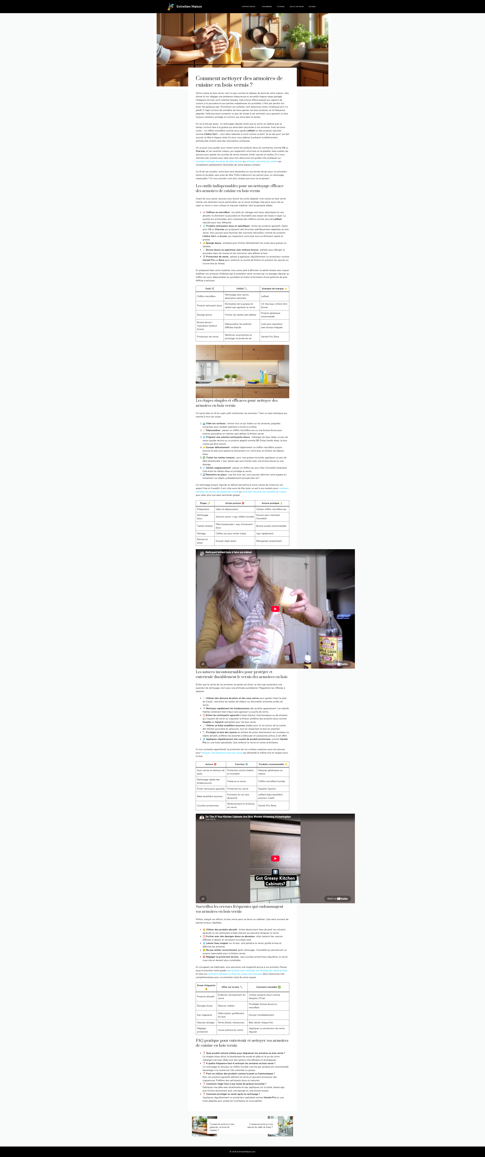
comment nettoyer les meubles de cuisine (264, 491)
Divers (312, 7)
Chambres (267, 7)
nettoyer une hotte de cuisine (261, 161)
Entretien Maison (189, 6)
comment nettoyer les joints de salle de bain (219, 161)
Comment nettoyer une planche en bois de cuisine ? (222, 1127)
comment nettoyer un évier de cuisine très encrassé (235, 973)
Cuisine (281, 7)
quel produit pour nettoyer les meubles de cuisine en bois (257, 970)
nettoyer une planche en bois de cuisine (222, 752)
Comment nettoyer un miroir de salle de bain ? (260, 1126)
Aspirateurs (248, 7)
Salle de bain (297, 7)
